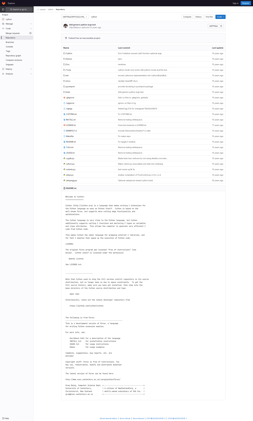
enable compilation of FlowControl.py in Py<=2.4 (139, 175)
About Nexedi (138, 418)
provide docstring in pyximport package (135, 86)
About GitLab (125, 418)
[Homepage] (3, 3)
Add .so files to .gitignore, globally (133, 97)
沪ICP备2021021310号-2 (156, 418)
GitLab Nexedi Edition (108, 418)
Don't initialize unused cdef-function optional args (140, 53)
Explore (11, 3)
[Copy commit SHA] (221, 26)
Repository (60, 9)
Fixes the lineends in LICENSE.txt (132, 125)
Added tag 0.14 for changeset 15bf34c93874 (137, 108)
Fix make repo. (124, 136)
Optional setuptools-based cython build (135, 180)
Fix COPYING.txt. (125, 114)
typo (120, 59)
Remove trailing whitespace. (130, 120)
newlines (122, 64)
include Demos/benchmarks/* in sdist (134, 131)
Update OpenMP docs (128, 81)
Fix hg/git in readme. (127, 142)
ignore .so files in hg (127, 103)
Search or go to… (20, 9)
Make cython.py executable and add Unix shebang (140, 164)
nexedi (42, 9)
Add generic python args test (82, 25)
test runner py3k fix (126, 169)
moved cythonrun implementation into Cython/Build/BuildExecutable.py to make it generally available (143, 75)
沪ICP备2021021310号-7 (177, 418)
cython (94, 17)
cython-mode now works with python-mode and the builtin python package (143, 70)
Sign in (236, 3)
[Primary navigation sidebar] (3, 9)
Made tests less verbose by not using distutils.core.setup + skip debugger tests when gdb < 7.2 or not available (143, 158)
